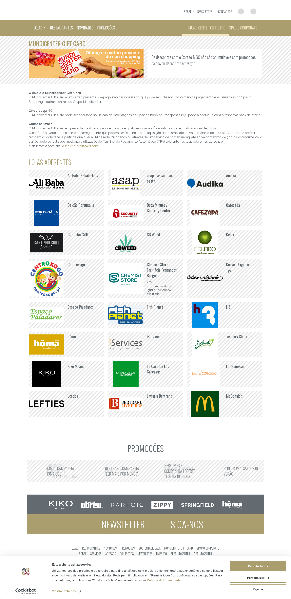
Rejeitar (258, 589)
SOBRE (83, 553)
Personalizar (255, 577)
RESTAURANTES (91, 548)
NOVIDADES (110, 548)
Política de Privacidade (164, 580)
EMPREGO (161, 553)
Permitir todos (258, 566)
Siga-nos (186, 524)
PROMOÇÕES (128, 548)
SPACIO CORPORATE (208, 548)
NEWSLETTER (145, 553)
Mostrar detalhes (64, 591)
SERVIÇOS (96, 553)
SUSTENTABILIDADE (150, 548)
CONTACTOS (127, 553)
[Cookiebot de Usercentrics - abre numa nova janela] (25, 591)
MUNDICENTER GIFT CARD (178, 548)
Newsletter (122, 524)
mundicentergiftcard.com (79, 146)
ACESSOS (110, 553)
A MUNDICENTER (203, 553)
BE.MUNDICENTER (180, 553)
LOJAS (75, 548)
